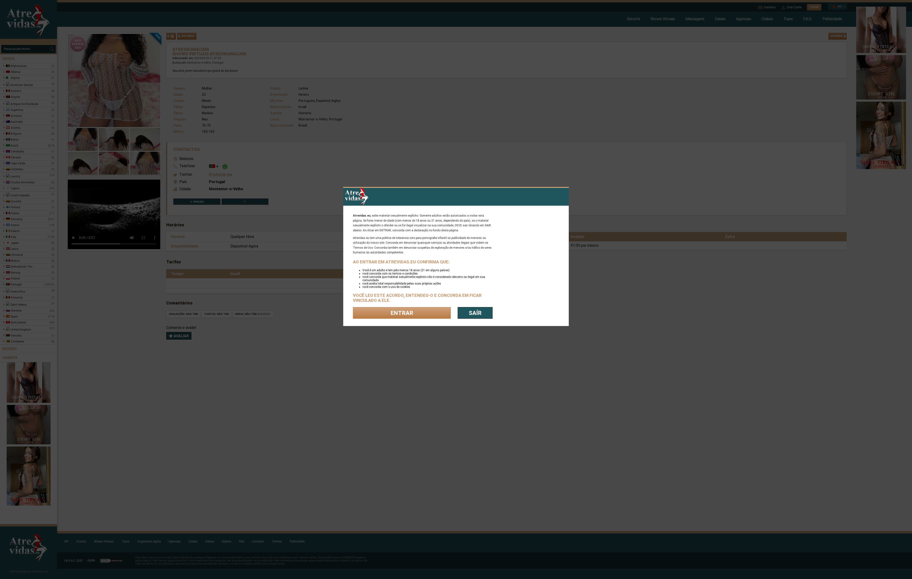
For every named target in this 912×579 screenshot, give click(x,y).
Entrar (401, 313)
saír (475, 313)
